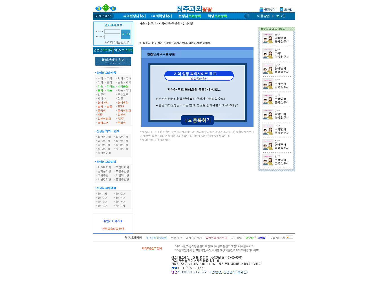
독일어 (122, 122)
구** (277, 126)
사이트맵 (236, 237)
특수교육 (123, 94)
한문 (120, 98)
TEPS (121, 106)
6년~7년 (102, 205)
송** (277, 95)
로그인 (280, 16)
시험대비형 (122, 175)
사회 (128, 82)
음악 (100, 90)
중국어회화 (124, 110)
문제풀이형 (104, 171)
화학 (100, 82)
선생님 (190, 16)
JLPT (120, 118)
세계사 (102, 98)
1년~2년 (120, 193)
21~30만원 (104, 140)
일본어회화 (104, 118)
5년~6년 (120, 201)
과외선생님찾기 (134, 16)
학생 (217, 16)
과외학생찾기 (162, 16)
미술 (100, 86)
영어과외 (103, 102)
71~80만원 (122, 148)
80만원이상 (104, 152)
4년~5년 (102, 201)
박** (277, 49)
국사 (128, 78)
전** (277, 141)
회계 (128, 90)
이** (277, 110)
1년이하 (102, 193)
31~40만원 (122, 140)
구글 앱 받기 (277, 237)
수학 (100, 78)
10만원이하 (104, 136)
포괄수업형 (122, 171)
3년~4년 (120, 197)
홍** (277, 34)
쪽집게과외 (122, 167)
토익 (100, 106)
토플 (109, 106)
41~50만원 (104, 144)
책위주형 (103, 175)
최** (277, 80)
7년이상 (120, 205)
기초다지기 (104, 167)
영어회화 (123, 102)
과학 (120, 78)
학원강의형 (104, 179)
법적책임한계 (194, 237)
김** (277, 65)
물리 (109, 82)
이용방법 (263, 16)
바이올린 (123, 86)
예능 (109, 90)
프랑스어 (103, 122)
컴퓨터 (102, 94)
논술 (120, 82)
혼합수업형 (122, 179)
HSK (100, 114)
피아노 (111, 86)
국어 (109, 78)
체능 (120, 90)
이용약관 (176, 237)
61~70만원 (104, 148)
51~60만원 (122, 144)
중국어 (102, 110)
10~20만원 (122, 136)
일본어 (122, 114)
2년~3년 (102, 197)
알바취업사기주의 (216, 237)
